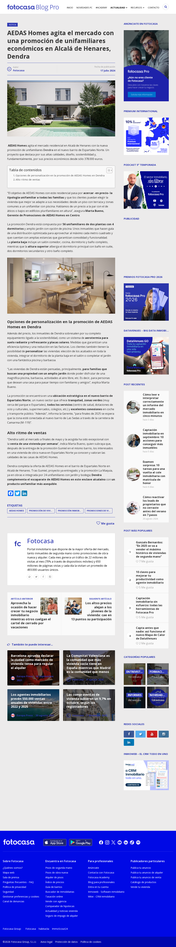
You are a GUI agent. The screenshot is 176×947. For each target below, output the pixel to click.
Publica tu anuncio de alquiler (147, 872)
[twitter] (113, 842)
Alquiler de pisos (54, 877)
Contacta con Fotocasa (101, 872)
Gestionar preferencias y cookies (21, 896)
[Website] (29, 576)
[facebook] (101, 842)
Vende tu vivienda (140, 887)
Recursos (136, 7)
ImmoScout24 (60, 928)
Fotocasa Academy (98, 877)
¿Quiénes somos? (13, 867)
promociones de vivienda (99, 510)
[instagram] (107, 842)
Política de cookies (90, 941)
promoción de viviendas (42, 510)
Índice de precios (54, 882)
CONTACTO (153, 7)
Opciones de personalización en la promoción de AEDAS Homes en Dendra (60, 175)
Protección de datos (66, 941)
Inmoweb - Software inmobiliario (106, 891)
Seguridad (8, 891)
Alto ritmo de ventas (28, 179)
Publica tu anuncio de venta (146, 877)
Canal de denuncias (13, 901)
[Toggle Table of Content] (108, 170)
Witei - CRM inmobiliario (101, 896)
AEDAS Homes (16, 510)
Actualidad (118, 7)
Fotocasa (18, 70)
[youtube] (120, 842)
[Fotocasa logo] (19, 842)
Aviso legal (46, 941)
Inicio (70, 7)
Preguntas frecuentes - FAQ (18, 882)
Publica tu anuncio (141, 867)
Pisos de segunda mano (58, 867)
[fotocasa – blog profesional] (33, 7)
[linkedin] (126, 842)
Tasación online (54, 896)
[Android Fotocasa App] (80, 842)
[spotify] (138, 842)
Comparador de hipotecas (59, 906)
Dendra (48, 150)
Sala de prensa (11, 877)
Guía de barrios (53, 887)
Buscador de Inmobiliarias (59, 891)
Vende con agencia (55, 901)
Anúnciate (93, 867)
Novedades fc (84, 7)
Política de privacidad (14, 887)
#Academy (101, 7)
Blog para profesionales (101, 882)
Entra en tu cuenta (98, 887)
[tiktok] (132, 842)
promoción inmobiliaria (71, 510)
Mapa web (8, 872)
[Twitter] (36, 576)
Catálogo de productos (143, 882)
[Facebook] (43, 576)
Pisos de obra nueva (56, 872)
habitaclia (44, 928)
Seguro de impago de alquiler (61, 915)
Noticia (12, 24)
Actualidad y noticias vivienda (61, 911)
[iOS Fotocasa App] (54, 842)
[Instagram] (50, 576)
